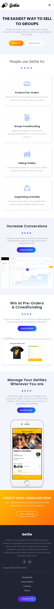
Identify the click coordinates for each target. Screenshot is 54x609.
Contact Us (27, 599)
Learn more (34, 43)
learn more (27, 328)
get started (27, 514)
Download (26, 410)
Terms (27, 590)
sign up (16, 43)
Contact (27, 586)
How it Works (27, 581)
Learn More (26, 250)
